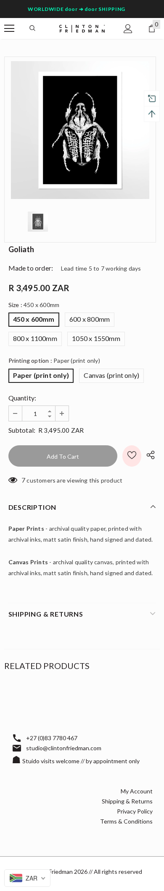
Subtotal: (22, 430)
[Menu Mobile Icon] (9, 28)
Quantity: (22, 398)
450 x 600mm (34, 319)
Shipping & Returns (127, 801)
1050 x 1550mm (96, 338)
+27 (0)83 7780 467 (51, 737)
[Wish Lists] (131, 456)
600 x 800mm (89, 319)
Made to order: (30, 268)
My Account (137, 791)
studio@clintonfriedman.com (63, 748)
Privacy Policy (135, 811)
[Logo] (82, 28)
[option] (80, 130)
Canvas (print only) (111, 375)
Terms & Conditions (126, 821)
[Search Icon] (32, 28)
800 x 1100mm (35, 338)
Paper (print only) (41, 375)
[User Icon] (128, 28)
